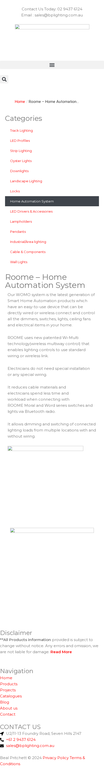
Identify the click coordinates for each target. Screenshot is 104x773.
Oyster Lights (21, 161)
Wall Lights (18, 262)
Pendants (18, 232)
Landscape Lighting (26, 181)
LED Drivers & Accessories (31, 211)
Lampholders (21, 221)
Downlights (19, 171)
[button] (52, 65)
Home (20, 101)
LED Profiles (20, 141)
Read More (61, 651)
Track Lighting (21, 130)
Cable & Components (27, 252)
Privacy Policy (56, 757)
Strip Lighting (21, 151)
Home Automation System (32, 201)
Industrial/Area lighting (28, 242)
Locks (15, 191)
